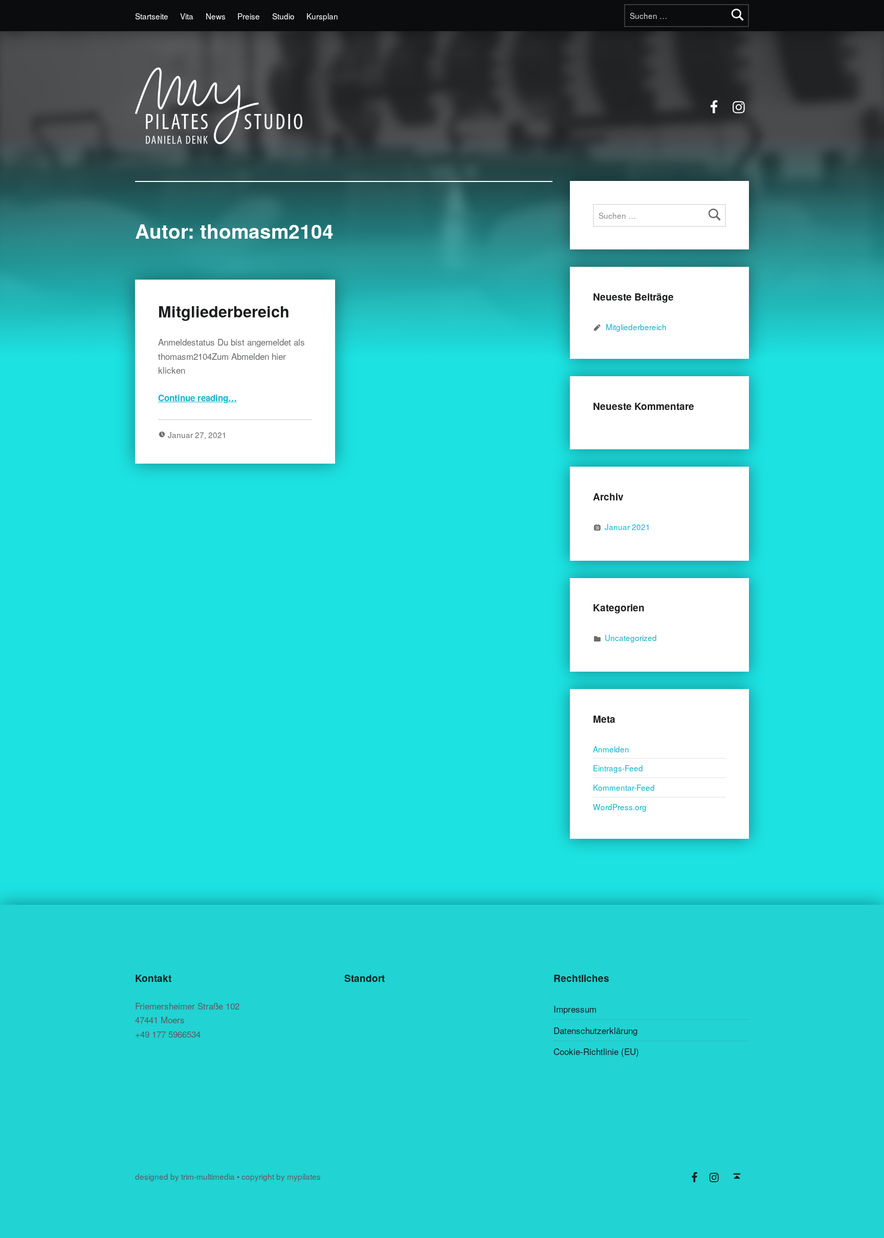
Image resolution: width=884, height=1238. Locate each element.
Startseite (151, 15)
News (216, 15)
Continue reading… (197, 398)
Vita (186, 15)
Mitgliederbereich (224, 311)
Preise (248, 15)
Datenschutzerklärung (595, 1030)
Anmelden (611, 748)
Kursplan (322, 15)
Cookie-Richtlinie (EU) (596, 1051)
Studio (283, 15)
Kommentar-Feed (624, 787)
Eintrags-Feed (618, 767)
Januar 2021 (627, 526)
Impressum (575, 1008)
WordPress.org (620, 806)
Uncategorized (631, 637)
